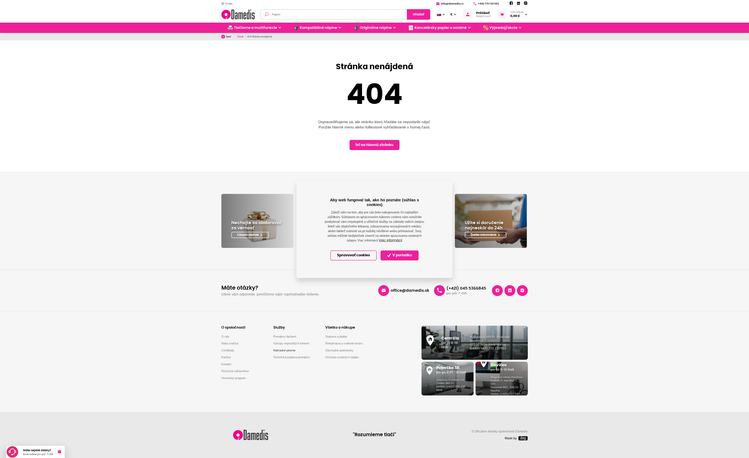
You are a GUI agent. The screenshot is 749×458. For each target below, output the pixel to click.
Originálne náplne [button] (376, 28)
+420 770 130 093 (488, 4)
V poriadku (402, 255)
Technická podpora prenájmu (291, 357)
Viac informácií (390, 240)
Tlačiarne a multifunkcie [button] (255, 28)
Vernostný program (233, 378)
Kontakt (226, 364)
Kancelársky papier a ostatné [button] (440, 28)
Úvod (240, 36)
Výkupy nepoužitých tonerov (291, 343)
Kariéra (226, 357)
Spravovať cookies (353, 255)
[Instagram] (526, 3)
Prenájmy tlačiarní (284, 336)
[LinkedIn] (518, 3)
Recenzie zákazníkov (235, 371)
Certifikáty (227, 350)
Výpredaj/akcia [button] (503, 28)
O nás (229, 4)
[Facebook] (511, 3)
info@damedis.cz (452, 4)
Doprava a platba (336, 336)
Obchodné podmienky (339, 350)
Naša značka (229, 343)
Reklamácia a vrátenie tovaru (344, 343)
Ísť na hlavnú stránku (374, 145)
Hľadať (418, 14)
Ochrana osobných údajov (342, 357)
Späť (228, 36)
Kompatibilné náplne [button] (318, 28)
